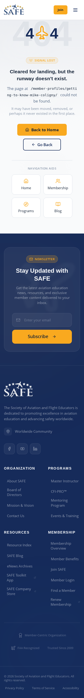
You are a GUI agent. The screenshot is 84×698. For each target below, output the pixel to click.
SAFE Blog (15, 555)
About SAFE (16, 481)
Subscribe (38, 336)
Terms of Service (43, 688)
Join (60, 10)
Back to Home (45, 129)
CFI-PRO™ (59, 491)
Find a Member (63, 590)
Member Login (62, 580)
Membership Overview (61, 546)
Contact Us (15, 515)
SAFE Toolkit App (16, 577)
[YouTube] (22, 448)
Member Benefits (65, 559)
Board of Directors (14, 492)
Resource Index (19, 545)
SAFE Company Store (19, 591)
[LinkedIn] (35, 448)
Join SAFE (58, 569)
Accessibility (71, 688)
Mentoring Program (59, 502)
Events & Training (65, 515)
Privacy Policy (14, 688)
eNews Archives (19, 566)
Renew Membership (61, 602)
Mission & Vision (20, 505)
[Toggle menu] (75, 10)
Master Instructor (65, 481)
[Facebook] (9, 448)
